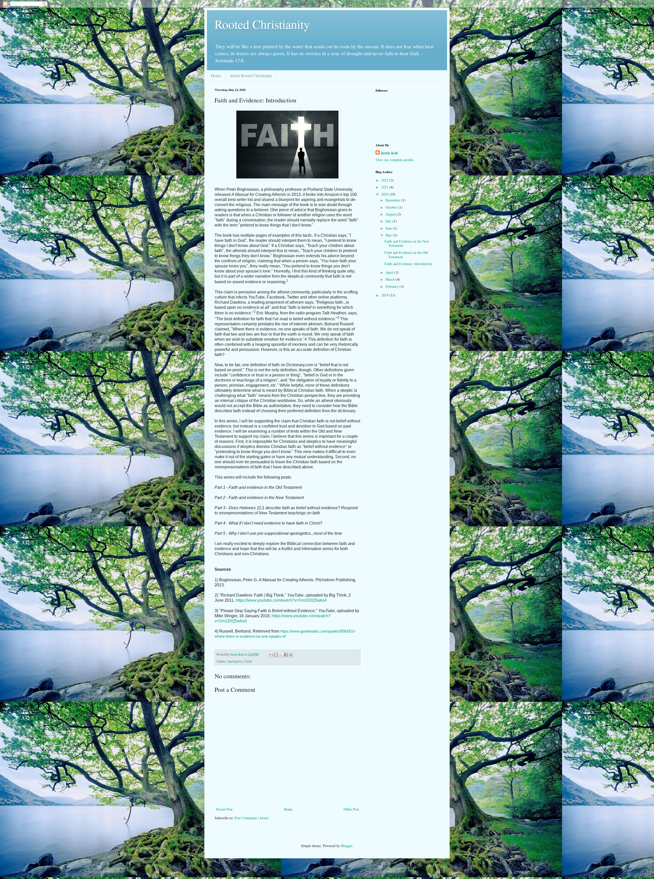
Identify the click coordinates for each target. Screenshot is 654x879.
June (389, 228)
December (393, 200)
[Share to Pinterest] (290, 654)
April (390, 272)
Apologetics (235, 661)
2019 (385, 295)
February (393, 286)
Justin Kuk (389, 153)
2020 (385, 194)
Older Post (351, 809)
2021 (385, 187)
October (392, 207)
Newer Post (224, 809)
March (391, 279)
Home (216, 75)
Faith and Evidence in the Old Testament (406, 254)
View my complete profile (394, 159)
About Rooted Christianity (251, 75)
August (391, 214)
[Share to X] (281, 654)
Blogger (346, 845)
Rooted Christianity (262, 24)
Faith (248, 661)
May (389, 235)
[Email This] (271, 654)
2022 (385, 180)
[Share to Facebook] (285, 654)
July (389, 221)
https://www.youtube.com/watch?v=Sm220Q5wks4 (281, 600)
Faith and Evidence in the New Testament (406, 243)
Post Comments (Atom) (252, 817)
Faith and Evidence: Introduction (408, 263)
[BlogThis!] (276, 654)
